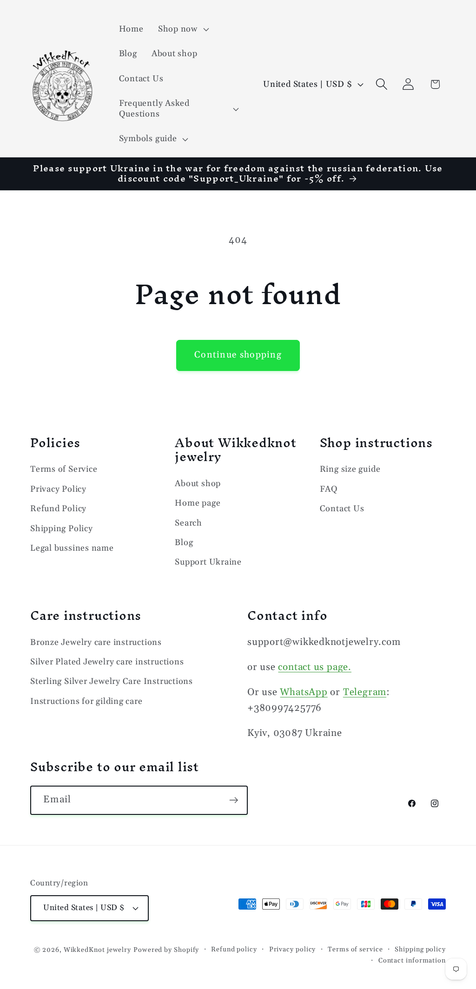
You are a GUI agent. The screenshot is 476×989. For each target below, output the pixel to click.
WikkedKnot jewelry (97, 950)
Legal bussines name (72, 548)
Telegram (364, 692)
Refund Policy (58, 508)
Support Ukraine (208, 562)
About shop (198, 483)
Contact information (412, 960)
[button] (182, 29)
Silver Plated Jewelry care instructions (107, 662)
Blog (184, 542)
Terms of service (355, 949)
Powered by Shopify (166, 950)
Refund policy (234, 949)
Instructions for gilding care (86, 701)
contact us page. (314, 667)
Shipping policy (420, 949)
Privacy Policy (58, 489)
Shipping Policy (61, 528)
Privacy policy (292, 949)
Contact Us (342, 508)
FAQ (329, 489)
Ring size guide (350, 469)
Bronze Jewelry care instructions (96, 642)
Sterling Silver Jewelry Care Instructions (111, 681)
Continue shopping (238, 355)
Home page (197, 503)
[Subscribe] (233, 800)
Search (188, 523)
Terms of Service (63, 469)
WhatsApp (303, 692)
